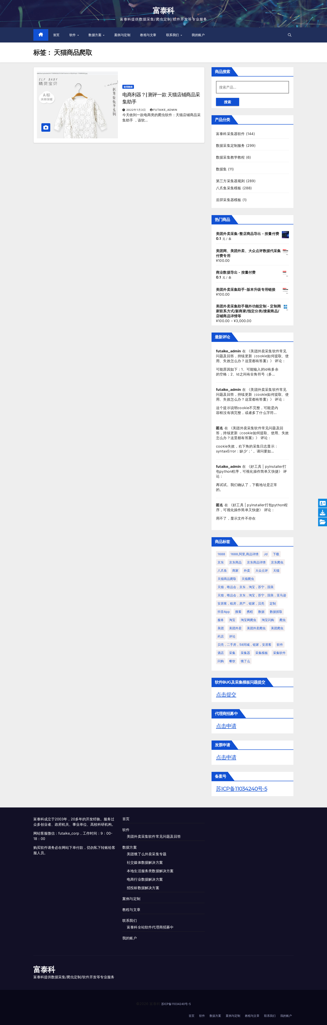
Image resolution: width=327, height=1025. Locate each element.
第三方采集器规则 (230, 181)
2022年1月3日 (136, 109)
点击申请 (226, 726)
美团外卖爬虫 (256, 628)
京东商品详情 (256, 562)
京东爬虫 (277, 562)
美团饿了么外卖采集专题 (146, 854)
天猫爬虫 (248, 579)
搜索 (227, 102)
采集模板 (261, 653)
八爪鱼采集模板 (228, 188)
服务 (221, 620)
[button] (289, 35)
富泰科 (163, 10)
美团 (221, 628)
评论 (232, 636)
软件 (73, 35)
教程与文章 (148, 35)
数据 (261, 611)
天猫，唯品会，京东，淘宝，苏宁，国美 (246, 587)
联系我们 (173, 35)
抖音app (224, 611)
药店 (221, 636)
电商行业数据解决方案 (145, 879)
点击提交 (226, 694)
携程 (250, 611)
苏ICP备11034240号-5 (241, 788)
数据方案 (96, 35)
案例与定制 (122, 35)
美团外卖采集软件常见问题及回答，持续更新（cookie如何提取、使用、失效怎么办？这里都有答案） (252, 356)
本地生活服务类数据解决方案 (150, 871)
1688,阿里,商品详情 (244, 554)
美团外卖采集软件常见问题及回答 (154, 836)
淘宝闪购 (268, 620)
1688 (221, 554)
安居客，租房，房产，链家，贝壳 (241, 603)
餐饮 (232, 661)
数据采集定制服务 (230, 145)
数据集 (221, 169)
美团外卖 (235, 628)
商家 (235, 570)
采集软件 (279, 653)
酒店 (221, 653)
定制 (273, 603)
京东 (221, 562)
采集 (232, 653)
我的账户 (198, 35)
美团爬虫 (277, 628)
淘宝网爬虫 (248, 620)
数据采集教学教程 (230, 157)
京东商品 (235, 562)
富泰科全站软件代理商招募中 (150, 927)
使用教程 (128, 86)
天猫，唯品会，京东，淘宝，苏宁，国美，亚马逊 (252, 595)
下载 (276, 554)
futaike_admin (165, 109)
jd (266, 554)
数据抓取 (276, 611)
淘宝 (232, 620)
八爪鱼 (222, 570)
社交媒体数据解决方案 (145, 862)
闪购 (221, 661)
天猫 (276, 570)
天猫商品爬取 (227, 579)
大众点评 (261, 570)
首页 (56, 35)
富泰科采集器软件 (230, 133)
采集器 (245, 653)
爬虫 (282, 620)
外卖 (247, 570)
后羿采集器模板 (228, 200)
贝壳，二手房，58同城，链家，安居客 (244, 644)
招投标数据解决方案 (143, 888)
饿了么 (245, 661)
